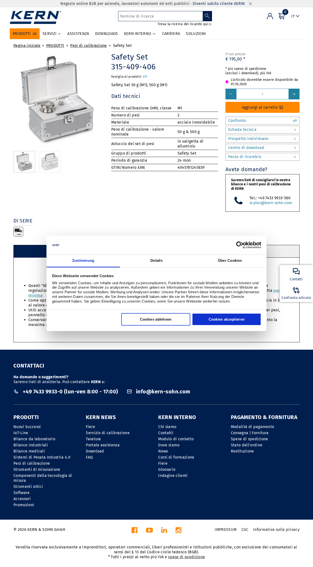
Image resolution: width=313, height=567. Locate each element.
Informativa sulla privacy (276, 529)
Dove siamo (168, 445)
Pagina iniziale (27, 45)
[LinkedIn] (164, 531)
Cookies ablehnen (156, 319)
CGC (244, 529)
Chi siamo (167, 426)
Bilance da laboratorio (34, 439)
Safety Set (122, 45)
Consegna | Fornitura (249, 432)
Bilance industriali (30, 445)
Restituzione (242, 451)
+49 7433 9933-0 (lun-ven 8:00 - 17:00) (70, 391)
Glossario (166, 469)
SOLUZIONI (196, 33)
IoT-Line (20, 432)
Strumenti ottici (28, 486)
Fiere (90, 426)
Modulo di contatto (176, 439)
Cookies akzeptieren (227, 319)
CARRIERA (171, 33)
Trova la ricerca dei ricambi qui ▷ (184, 24)
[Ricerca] (207, 16)
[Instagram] (178, 531)
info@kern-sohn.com (162, 391)
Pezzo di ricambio (244, 156)
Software (21, 492)
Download (95, 451)
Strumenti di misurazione (36, 469)
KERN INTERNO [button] (137, 33)
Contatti (165, 432)
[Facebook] (134, 531)
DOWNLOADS (106, 33)
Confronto (237, 120)
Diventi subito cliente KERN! (219, 3)
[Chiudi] (250, 3)
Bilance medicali (29, 451)
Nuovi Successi (27, 426)
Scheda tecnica (242, 129)
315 (145, 76)
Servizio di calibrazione (108, 432)
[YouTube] (149, 531)
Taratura (93, 439)
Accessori (22, 498)
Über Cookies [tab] (230, 260)
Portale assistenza (103, 445)
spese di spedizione (186, 557)
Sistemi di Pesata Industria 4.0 (41, 457)
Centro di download (246, 147)
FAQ (89, 457)
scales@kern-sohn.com (270, 202)
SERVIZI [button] (49, 33)
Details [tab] (156, 260)
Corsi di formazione (176, 457)
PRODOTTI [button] (22, 33)
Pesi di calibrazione (88, 45)
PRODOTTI (55, 45)
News (163, 451)
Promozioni (23, 505)
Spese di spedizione (249, 439)
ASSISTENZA (78, 33)
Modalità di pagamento (252, 426)
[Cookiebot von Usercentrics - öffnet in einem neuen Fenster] (239, 245)
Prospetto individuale (248, 138)
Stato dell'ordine (246, 445)
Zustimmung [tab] (83, 260)
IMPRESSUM (225, 529)
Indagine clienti (173, 475)
